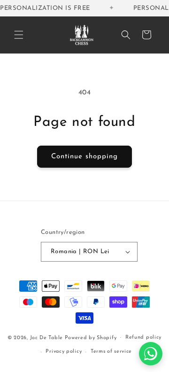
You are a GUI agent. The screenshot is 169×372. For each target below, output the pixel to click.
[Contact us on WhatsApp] (150, 353)
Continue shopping (84, 156)
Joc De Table (46, 337)
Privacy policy (64, 351)
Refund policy (143, 337)
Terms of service (111, 351)
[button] (18, 34)
